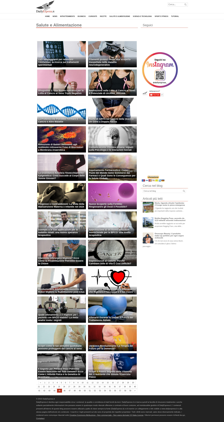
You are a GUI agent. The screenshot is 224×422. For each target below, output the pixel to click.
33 (99, 387)
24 (54, 387)
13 (98, 383)
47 (70, 391)
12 (92, 383)
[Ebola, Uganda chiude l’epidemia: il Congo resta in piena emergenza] (148, 207)
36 (115, 387)
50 (85, 391)
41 (39, 391)
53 (100, 391)
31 (89, 387)
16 (113, 383)
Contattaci (40, 418)
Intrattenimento (67, 16)
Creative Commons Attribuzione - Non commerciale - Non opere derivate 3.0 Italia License (107, 415)
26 (64, 387)
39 (130, 387)
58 (125, 391)
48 (75, 391)
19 (128, 383)
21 (39, 387)
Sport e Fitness (161, 16)
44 (54, 391)
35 (110, 387)
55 (110, 391)
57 (120, 391)
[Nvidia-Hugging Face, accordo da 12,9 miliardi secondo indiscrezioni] (148, 222)
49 (80, 391)
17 (118, 383)
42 (44, 391)
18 (123, 383)
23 (49, 387)
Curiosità (93, 16)
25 (59, 387)
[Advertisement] (66, 36)
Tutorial (175, 16)
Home (47, 16)
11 (87, 383)
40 (135, 387)
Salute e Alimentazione (119, 16)
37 (120, 387)
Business (82, 16)
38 (125, 387)
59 (130, 391)
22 (44, 387)
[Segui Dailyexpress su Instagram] (160, 70)
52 (95, 391)
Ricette (103, 16)
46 (64, 391)
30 (84, 387)
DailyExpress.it (45, 7)
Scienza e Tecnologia (142, 16)
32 (94, 387)
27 (69, 387)
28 (74, 387)
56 (115, 391)
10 (82, 383)
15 (108, 383)
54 (105, 391)
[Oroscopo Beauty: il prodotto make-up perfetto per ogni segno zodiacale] (148, 238)
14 (103, 383)
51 (90, 391)
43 (49, 391)
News (55, 16)
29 (79, 387)
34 (105, 387)
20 (133, 383)
